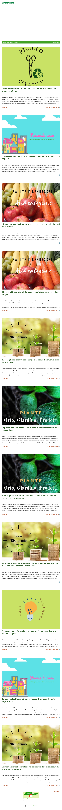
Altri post (57, 791)
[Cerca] (56, 3)
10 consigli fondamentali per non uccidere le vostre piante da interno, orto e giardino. (29, 496)
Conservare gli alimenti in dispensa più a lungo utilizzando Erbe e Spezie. (31, 157)
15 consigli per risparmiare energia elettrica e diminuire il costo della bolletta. (31, 361)
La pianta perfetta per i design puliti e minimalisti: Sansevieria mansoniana (30, 428)
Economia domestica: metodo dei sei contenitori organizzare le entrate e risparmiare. (30, 768)
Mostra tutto (56, 42)
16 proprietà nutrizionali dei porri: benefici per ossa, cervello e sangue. (30, 293)
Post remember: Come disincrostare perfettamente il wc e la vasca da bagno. (29, 632)
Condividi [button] (5, 107)
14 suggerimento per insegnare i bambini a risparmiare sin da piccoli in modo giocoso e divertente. (30, 564)
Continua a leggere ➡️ (53, 107)
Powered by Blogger (32, 805)
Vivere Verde (8, 2)
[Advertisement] (31, 23)
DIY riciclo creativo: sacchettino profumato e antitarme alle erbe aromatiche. (29, 89)
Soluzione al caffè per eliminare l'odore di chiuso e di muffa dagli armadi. (28, 700)
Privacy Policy (26, 798)
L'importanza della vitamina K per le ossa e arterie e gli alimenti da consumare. (31, 225)
